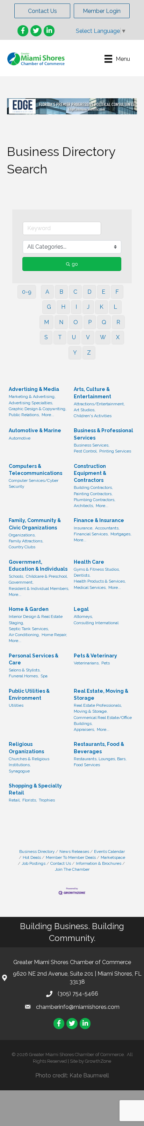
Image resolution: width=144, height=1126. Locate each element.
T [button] (60, 337)
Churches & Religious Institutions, (29, 761)
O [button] (75, 322)
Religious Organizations (26, 747)
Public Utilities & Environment (29, 694)
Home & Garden (29, 609)
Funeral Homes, (24, 676)
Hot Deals (32, 857)
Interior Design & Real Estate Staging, (36, 619)
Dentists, (82, 575)
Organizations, (22, 535)
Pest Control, (86, 451)
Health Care (89, 562)
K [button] (101, 307)
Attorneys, (83, 616)
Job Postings (33, 863)
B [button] (61, 291)
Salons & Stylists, (25, 670)
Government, (21, 582)
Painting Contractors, (93, 493)
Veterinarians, (87, 663)
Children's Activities (92, 415)
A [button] (47, 291)
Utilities (16, 705)
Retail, (15, 800)
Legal (81, 609)
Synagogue (19, 771)
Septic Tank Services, (29, 628)
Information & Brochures (98, 863)
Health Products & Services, (100, 581)
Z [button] (89, 352)
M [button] (46, 322)
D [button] (89, 291)
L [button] (115, 307)
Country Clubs (22, 546)
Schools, (16, 576)
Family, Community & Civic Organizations (35, 524)
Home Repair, (54, 634)
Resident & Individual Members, (39, 588)
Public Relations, (24, 414)
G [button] (49, 307)
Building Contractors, (93, 487)
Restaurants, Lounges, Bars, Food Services (100, 761)
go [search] (75, 264)
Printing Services (115, 451)
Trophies (47, 800)
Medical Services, (90, 587)
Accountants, (107, 528)
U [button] (74, 337)
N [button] (61, 322)
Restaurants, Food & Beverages (99, 747)
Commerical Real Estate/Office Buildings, (103, 720)
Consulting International (96, 622)
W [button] (103, 337)
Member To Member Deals (71, 857)
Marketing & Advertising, (32, 396)
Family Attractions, (26, 541)
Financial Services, (91, 534)
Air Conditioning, (24, 634)
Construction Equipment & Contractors (90, 473)
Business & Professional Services (103, 434)
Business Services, (91, 445)
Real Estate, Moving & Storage (101, 694)
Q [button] (104, 322)
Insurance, (83, 528)
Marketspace (113, 857)
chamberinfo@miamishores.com (78, 1007)
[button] (42, 10)
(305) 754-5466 (78, 993)
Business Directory (37, 851)
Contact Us (60, 863)
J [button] (88, 307)
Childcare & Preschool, (47, 576)
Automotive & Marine (35, 430)
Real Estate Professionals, (98, 705)
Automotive (19, 438)
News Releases (74, 851)
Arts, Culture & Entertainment (92, 392)
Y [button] (75, 352)
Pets (105, 663)
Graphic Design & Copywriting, (37, 408)
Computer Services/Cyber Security (33, 483)
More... (48, 414)
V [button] (88, 337)
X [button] (118, 337)
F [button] (117, 291)
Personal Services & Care (33, 659)
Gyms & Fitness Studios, (97, 569)
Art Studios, (84, 409)
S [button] (46, 337)
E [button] (103, 291)
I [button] (76, 307)
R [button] (118, 322)
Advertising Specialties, (31, 402)
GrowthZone (98, 1061)
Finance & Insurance (99, 520)
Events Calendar (109, 851)
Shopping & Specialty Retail (35, 789)
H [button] (63, 307)
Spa (44, 676)
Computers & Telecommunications (35, 469)
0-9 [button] (26, 291)
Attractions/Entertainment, (99, 403)
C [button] (75, 291)
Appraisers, (84, 729)
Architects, (84, 505)
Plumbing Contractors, (94, 499)
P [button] (90, 322)
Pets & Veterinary (95, 655)
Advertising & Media (34, 389)
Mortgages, (120, 534)
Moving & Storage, (91, 711)
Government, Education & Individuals (38, 565)
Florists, (29, 800)
